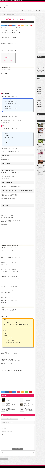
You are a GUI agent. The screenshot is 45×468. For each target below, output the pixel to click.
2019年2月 (39, 85)
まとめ (3, 61)
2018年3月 (39, 93)
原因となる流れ (6, 57)
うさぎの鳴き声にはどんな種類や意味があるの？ (10, 410)
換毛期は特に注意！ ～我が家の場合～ (8, 60)
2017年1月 (39, 104)
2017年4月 (39, 100)
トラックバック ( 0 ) (9, 418)
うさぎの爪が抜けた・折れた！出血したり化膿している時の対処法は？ (29, 410)
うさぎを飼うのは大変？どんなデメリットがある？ (10, 400)
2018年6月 (39, 87)
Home (0, 14)
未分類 (4, 14)
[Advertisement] (10, 82)
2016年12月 (40, 106)
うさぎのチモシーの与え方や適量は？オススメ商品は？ (28, 405)
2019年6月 (39, 78)
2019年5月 (39, 80)
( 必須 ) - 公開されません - (7, 431)
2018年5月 (39, 89)
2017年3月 (39, 102)
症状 (4, 58)
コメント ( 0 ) (26, 418)
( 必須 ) (4, 428)
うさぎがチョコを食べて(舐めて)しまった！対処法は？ (29, 400)
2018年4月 (39, 91)
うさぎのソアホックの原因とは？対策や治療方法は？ (10, 405)
